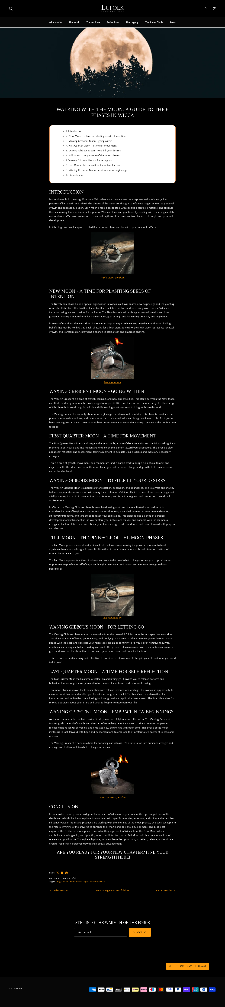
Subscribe (139, 932)
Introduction (75, 131)
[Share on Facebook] (62, 873)
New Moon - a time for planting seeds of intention (97, 136)
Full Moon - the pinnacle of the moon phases (94, 155)
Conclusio (75, 175)
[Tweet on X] (57, 873)
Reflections (113, 22)
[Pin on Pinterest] (66, 873)
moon (66, 881)
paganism (94, 881)
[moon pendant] (112, 378)
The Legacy (132, 22)
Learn (173, 22)
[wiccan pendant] (112, 595)
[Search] (11, 8)
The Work (74, 22)
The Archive (93, 22)
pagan (86, 881)
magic (59, 881)
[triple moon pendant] (112, 273)
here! (124, 857)
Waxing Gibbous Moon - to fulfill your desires (95, 150)
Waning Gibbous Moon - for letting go (90, 160)
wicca (102, 881)
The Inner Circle (154, 22)
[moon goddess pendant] (112, 793)
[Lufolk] (112, 9)
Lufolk (19, 989)
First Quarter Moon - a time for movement (93, 145)
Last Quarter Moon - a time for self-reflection (94, 165)
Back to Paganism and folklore (112, 890)
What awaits (55, 22)
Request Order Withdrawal (187, 966)
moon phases (76, 881)
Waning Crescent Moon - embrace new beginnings (98, 170)
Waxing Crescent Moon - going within (90, 140)
